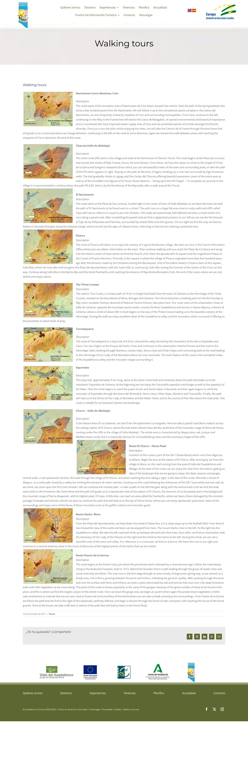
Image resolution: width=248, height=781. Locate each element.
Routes (52, 613)
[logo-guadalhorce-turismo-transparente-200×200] (23, 3)
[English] (190, 11)
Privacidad (107, 709)
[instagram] (222, 709)
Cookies (117, 709)
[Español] (194, 11)
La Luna (135, 709)
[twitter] (214, 709)
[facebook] (207, 709)
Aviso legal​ (95, 709)
